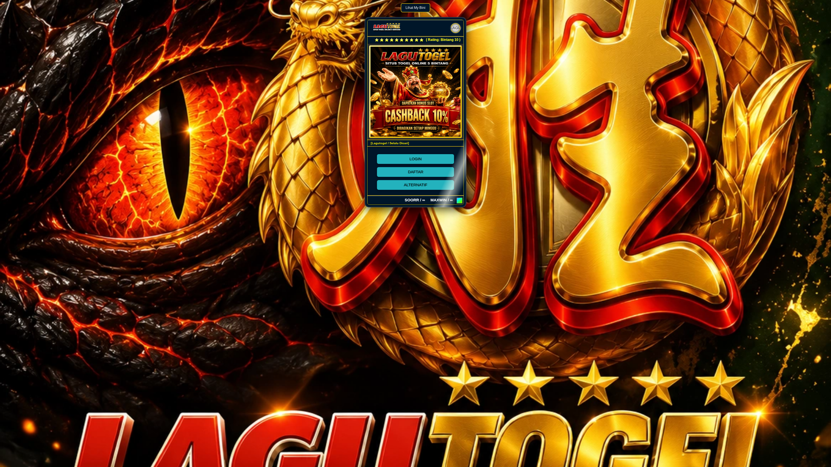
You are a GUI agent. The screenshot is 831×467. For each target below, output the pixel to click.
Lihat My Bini (415, 8)
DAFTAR (415, 172)
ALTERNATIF (415, 185)
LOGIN (415, 159)
